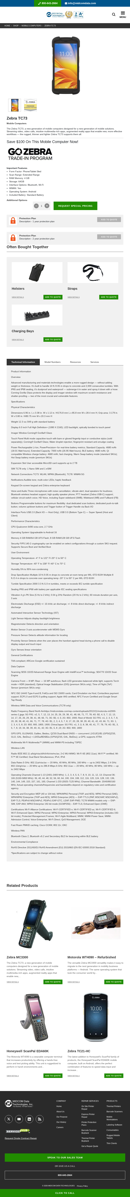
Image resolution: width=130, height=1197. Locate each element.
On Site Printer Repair (87, 1107)
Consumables (113, 1130)
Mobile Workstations (112, 1118)
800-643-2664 (50, 3)
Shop (16, 26)
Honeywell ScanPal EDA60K (28, 1051)
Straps (72, 288)
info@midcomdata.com (82, 3)
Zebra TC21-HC (79, 1051)
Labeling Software (114, 1125)
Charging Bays (23, 331)
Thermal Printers (114, 1106)
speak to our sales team (65, 1157)
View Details (18, 297)
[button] (123, 13)
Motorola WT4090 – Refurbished (92, 957)
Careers (59, 1127)
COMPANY (61, 1101)
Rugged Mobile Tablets (113, 1136)
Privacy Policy (82, 1186)
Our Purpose (61, 1117)
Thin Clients (112, 1143)
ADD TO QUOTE (53, 297)
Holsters (18, 288)
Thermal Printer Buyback (88, 1139)
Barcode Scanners (115, 1111)
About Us (60, 1111)
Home (7, 26)
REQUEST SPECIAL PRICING (75, 206)
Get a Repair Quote (89, 1146)
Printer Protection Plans (88, 1123)
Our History (61, 1122)
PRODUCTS (112, 1101)
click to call (65, 1193)
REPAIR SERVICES (90, 1101)
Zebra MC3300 (17, 957)
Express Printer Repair (88, 1115)
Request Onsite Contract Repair (21, 1138)
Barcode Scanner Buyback (89, 1131)
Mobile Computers (31, 26)
